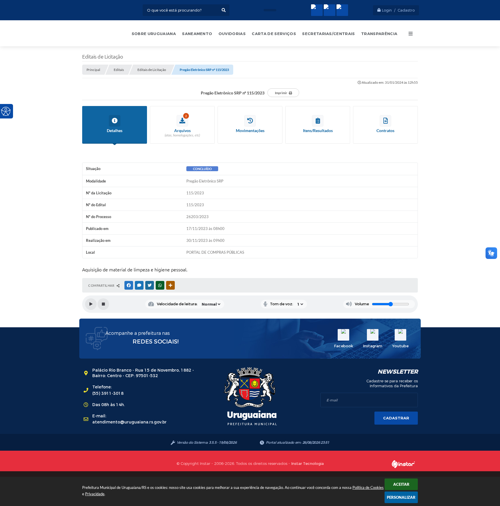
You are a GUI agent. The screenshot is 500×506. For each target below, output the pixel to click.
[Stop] (103, 304)
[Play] (91, 304)
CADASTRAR (396, 418)
